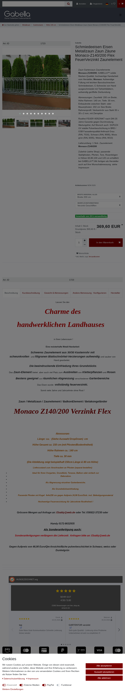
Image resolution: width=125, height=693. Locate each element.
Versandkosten (94, 256)
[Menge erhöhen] (84, 240)
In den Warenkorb (105, 242)
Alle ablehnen (104, 678)
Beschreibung (11, 293)
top (20, 625)
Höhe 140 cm (51, 25)
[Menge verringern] (84, 245)
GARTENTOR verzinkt (79, 625)
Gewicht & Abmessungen (56, 293)
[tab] (11, 292)
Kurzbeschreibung (31, 293)
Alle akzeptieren (104, 665)
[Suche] (68, 4)
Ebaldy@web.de (65, 512)
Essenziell (12, 685)
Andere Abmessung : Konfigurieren (89, 293)
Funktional (66, 685)
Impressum (33, 678)
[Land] (107, 4)
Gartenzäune (38, 25)
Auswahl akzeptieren (104, 672)
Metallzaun (26, 25)
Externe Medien (31, 685)
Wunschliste (83, 253)
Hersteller (115, 293)
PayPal (50, 685)
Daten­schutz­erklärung (14, 678)
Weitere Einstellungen (12, 689)
